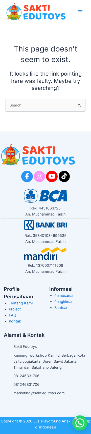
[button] (79, 422)
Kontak (15, 321)
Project (15, 309)
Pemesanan (64, 295)
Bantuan (61, 307)
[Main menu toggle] (80, 12)
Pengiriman (64, 301)
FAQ (12, 315)
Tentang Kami (21, 303)
